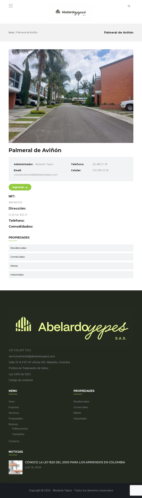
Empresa (14, 407)
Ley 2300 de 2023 (20, 374)
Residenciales (18, 247)
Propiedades (16, 418)
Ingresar (18, 187)
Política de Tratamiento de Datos (28, 368)
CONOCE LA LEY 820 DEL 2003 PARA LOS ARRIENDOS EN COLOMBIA (75, 462)
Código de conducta (21, 380)
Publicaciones (20, 428)
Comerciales (17, 256)
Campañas (18, 434)
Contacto (14, 441)
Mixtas (14, 265)
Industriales (17, 274)
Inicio (11, 32)
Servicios (14, 412)
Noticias (13, 424)
